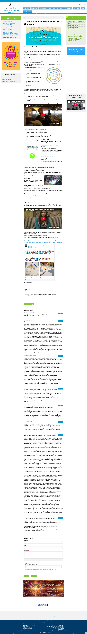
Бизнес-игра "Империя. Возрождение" (75, 35)
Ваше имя (26, 540)
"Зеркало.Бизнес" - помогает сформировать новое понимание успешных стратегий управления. (43, 242)
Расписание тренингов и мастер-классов (75, 21)
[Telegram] (41, 605)
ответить (60, 313)
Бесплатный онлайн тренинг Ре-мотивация (9, 21)
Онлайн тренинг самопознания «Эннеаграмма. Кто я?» (9, 24)
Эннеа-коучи (62, 8)
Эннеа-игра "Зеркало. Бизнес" (74, 39)
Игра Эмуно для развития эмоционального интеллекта (73, 30)
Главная (25, 17)
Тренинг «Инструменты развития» (9, 37)
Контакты (25, 11)
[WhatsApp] (45, 605)
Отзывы (82, 8)
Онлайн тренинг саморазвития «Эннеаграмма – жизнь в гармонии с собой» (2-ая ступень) (10, 27)
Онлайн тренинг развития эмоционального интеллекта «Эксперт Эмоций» (10, 30)
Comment (26, 550)
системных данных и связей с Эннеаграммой (47, 616)
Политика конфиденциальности (58, 630)
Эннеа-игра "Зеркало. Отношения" (75, 38)
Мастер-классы (70, 42)
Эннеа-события (52, 8)
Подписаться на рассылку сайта (8, 81)
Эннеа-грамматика (43, 8)
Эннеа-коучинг (26, 8)
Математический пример (30, 564)
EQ (57, 8)
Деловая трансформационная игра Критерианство (75, 37)
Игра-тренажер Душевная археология (75, 34)
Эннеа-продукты (34, 8)
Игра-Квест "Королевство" (73, 28)
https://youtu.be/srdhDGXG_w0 (47, 156)
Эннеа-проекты (76, 8)
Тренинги (69, 23)
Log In (76, 1)
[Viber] (43, 605)
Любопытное (69, 8)
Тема (25, 545)
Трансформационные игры (38, 17)
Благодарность (61, 629)
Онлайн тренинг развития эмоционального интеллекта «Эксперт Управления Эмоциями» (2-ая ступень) (10, 33)
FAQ (30, 11)
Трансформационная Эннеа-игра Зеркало (74, 32)
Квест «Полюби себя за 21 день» (9, 35)
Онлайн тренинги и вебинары (73, 25)
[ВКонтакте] (39, 605)
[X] (47, 605)
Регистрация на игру (29, 304)
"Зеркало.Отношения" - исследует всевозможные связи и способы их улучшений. (40, 240)
